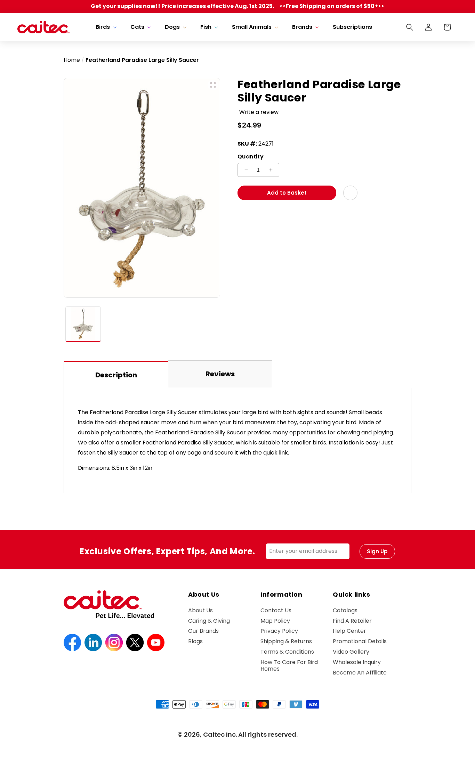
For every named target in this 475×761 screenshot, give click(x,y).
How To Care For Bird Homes (289, 665)
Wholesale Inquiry (357, 662)
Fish (205, 27)
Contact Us (275, 610)
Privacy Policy (279, 631)
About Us (200, 610)
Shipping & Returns (286, 641)
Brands (302, 27)
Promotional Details (360, 641)
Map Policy (275, 621)
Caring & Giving (209, 621)
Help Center (349, 631)
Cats (137, 27)
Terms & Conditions (287, 652)
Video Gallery (351, 652)
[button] (105, 27)
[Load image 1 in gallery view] (83, 324)
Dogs (172, 27)
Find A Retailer (352, 621)
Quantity (251, 157)
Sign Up (377, 551)
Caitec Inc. (220, 734)
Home (72, 60)
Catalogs (345, 610)
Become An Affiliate (360, 673)
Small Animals (252, 27)
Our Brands (203, 631)
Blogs (195, 641)
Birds (103, 27)
